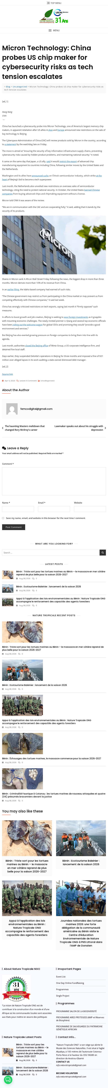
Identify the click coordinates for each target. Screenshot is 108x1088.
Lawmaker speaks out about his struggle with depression (79, 372)
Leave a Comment (28, 325)
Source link (7, 318)
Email (41, 447)
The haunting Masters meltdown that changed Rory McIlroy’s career (25, 372)
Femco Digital (80, 1047)
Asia (50, 130)
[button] (54, 30)
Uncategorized (47, 325)
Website (78, 447)
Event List (60, 921)
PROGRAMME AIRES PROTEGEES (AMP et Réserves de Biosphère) (80, 963)
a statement (10, 144)
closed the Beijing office (36, 290)
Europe (60, 130)
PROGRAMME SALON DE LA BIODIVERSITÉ (76, 956)
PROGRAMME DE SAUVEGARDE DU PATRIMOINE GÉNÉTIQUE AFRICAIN (79, 972)
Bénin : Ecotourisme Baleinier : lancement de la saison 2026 (48, 531)
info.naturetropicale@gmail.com (71, 1009)
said (48, 161)
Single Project (62, 940)
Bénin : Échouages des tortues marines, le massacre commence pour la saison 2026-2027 (51, 703)
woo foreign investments (76, 261)
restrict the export (68, 161)
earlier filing (13, 234)
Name (6, 447)
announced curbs (40, 175)
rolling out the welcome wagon (27, 269)
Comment (8, 408)
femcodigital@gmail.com (36, 353)
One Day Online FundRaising (70, 927)
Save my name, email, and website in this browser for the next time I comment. (46, 462)
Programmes (62, 934)
